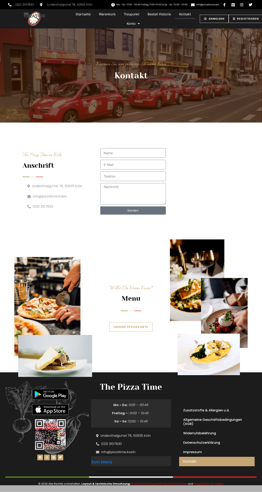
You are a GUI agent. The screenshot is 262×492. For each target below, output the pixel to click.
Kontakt (185, 14)
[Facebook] (40, 457)
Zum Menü (101, 462)
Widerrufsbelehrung (199, 433)
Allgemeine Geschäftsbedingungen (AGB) (212, 421)
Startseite (83, 14)
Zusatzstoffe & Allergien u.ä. (206, 410)
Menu (131, 298)
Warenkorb (107, 14)
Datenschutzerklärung (201, 442)
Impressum (192, 452)
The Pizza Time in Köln (42, 155)
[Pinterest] (53, 457)
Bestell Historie (159, 14)
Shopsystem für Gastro (209, 484)
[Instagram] (47, 457)
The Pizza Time (131, 387)
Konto (131, 23)
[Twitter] (60, 457)
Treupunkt (131, 14)
